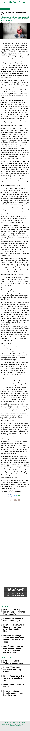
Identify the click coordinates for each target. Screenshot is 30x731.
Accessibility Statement (15, 725)
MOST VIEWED (4, 606)
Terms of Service (16, 724)
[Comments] (19, 495)
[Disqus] (15, 523)
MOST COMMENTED (5, 657)
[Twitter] (15, 495)
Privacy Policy (24, 724)
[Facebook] (10, 495)
